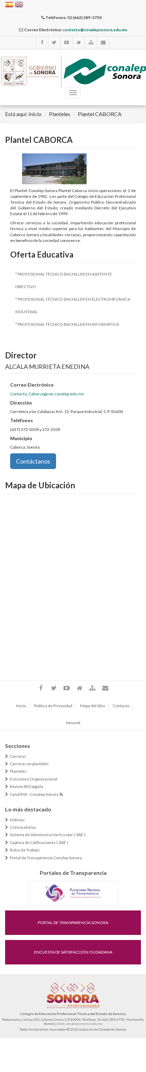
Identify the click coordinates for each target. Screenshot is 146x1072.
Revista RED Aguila (26, 786)
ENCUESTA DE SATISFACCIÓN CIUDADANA (73, 952)
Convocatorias (23, 827)
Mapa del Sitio (92, 705)
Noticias (17, 819)
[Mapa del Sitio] (91, 42)
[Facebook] (42, 42)
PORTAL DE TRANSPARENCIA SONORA (73, 922)
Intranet (73, 722)
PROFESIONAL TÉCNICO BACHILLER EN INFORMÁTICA (68, 324)
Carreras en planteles (29, 763)
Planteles (59, 114)
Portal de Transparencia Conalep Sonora (46, 857)
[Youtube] (66, 42)
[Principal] (79, 42)
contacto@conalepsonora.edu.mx (95, 29)
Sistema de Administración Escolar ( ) (48, 834)
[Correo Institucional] (103, 42)
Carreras (18, 756)
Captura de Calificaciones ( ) (39, 842)
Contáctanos (33, 461)
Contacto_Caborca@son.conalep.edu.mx (47, 393)
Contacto (121, 705)
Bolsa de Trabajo (24, 850)
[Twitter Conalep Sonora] (54, 42)
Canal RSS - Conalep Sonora (35, 794)
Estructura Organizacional (33, 779)
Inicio (35, 114)
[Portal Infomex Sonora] (73, 892)
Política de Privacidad (53, 705)
